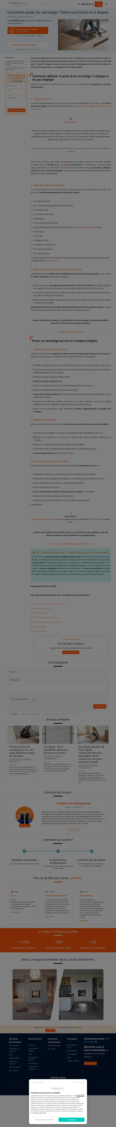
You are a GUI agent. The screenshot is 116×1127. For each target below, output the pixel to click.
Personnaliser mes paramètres (44, 1119)
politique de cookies (40, 1113)
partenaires (80, 1095)
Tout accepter (71, 1119)
